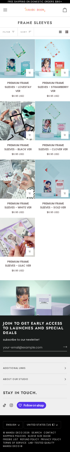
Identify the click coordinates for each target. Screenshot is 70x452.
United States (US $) (41, 424)
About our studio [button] (15, 379)
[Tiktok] (4, 405)
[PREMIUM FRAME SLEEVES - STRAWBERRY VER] (52, 58)
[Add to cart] (29, 73)
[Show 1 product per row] (60, 32)
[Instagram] (11, 405)
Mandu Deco (14, 432)
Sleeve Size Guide (39, 436)
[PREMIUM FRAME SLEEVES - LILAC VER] (17, 237)
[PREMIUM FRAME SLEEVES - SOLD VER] (52, 179)
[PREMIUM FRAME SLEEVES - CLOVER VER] (52, 120)
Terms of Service (15, 442)
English (11, 424)
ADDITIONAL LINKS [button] (14, 368)
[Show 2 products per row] (67, 32)
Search (37, 432)
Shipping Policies (14, 436)
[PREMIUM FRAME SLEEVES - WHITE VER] (17, 179)
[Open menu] (8, 10)
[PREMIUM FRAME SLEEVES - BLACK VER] (17, 120)
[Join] (64, 347)
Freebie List (10, 439)
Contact (50, 432)
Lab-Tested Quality (41, 442)
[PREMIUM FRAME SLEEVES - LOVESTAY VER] (17, 58)
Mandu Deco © (13, 446)
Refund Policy (29, 439)
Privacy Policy (51, 439)
